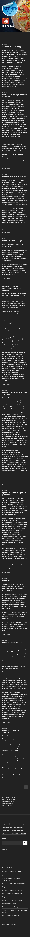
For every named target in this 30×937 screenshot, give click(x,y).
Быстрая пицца (7, 827)
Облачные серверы (8, 801)
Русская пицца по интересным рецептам (14, 493)
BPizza (12, 824)
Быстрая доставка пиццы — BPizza (12, 890)
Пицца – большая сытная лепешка (12, 731)
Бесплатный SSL (8, 805)
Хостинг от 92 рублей (9, 797)
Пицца (5, 833)
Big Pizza (5, 824)
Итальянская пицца (17, 830)
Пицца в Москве (13, 833)
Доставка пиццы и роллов (12, 642)
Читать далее (6, 168)
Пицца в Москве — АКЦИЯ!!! (13, 240)
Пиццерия (23, 833)
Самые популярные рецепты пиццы (12, 900)
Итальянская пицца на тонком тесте (12, 893)
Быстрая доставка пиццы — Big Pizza (12, 871)
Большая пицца (20, 824)
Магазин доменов (8, 803)
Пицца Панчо (7, 580)
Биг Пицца (8, 26)
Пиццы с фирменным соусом (14, 176)
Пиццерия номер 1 (7, 897)
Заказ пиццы (6, 830)
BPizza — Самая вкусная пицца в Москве (14, 95)
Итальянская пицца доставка (10, 915)
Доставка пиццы (18, 827)
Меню (15, 34)
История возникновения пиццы (10, 924)
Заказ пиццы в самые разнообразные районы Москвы (11, 288)
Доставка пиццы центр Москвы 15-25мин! (14, 393)
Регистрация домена (9, 799)
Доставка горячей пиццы (12, 46)
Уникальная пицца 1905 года (10, 907)
